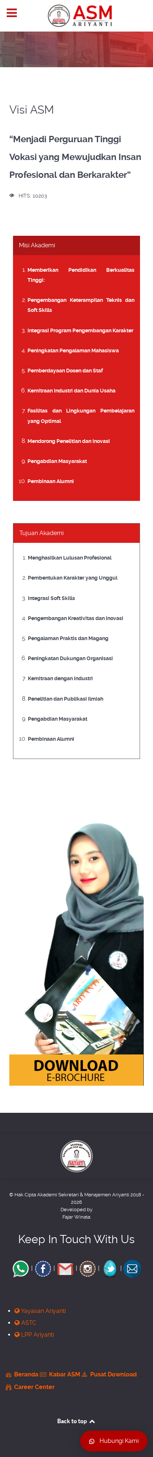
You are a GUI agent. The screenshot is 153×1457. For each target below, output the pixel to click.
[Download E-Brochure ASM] (76, 950)
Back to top (72, 1421)
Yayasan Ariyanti (43, 1310)
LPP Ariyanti (37, 1334)
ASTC (28, 1322)
